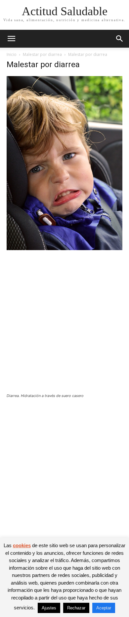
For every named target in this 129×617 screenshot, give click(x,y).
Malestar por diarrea (42, 54)
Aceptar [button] (103, 607)
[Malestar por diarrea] (64, 248)
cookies (22, 545)
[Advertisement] (64, 325)
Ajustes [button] (49, 607)
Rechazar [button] (76, 607)
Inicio (12, 54)
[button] (11, 39)
